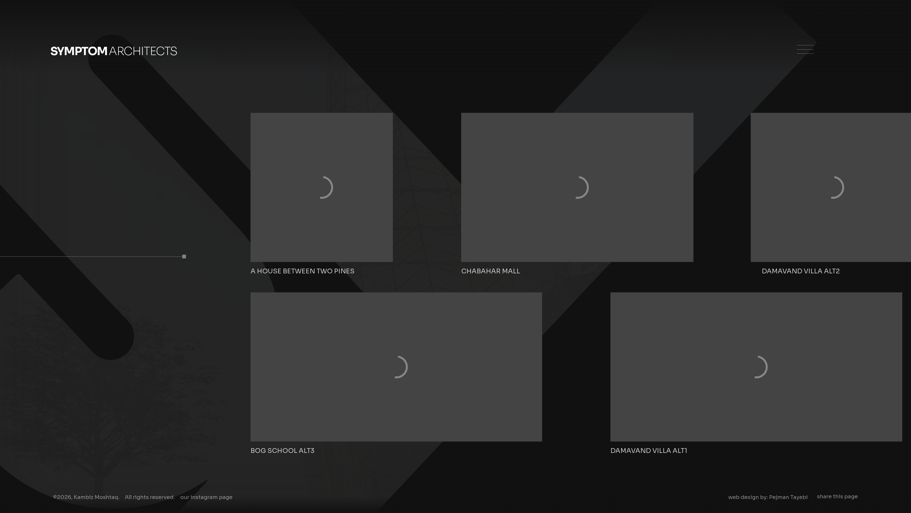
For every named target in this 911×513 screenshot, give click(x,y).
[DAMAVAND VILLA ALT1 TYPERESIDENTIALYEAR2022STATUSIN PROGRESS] (756, 367)
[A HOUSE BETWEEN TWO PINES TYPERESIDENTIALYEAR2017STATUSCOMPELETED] (322, 187)
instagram (206, 497)
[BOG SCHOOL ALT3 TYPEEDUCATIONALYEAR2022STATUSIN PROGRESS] (396, 367)
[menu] (803, 54)
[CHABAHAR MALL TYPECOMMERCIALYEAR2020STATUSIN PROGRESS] (577, 187)
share (837, 496)
